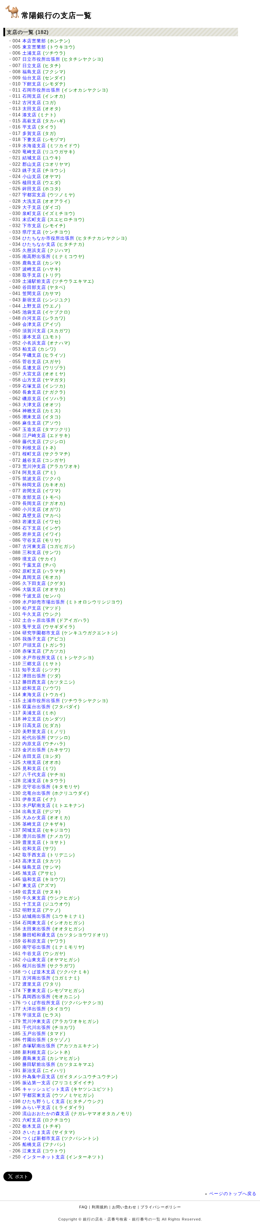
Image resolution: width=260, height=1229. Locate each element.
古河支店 (31, 102)
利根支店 (31, 447)
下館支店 (31, 83)
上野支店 (31, 306)
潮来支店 (31, 416)
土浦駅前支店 (36, 281)
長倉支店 (31, 392)
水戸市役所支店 (39, 657)
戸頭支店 (31, 645)
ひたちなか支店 (39, 244)
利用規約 (100, 1207)
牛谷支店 (31, 953)
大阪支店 (31, 589)
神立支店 (31, 718)
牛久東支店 (34, 897)
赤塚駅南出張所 (39, 1045)
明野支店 (31, 910)
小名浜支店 (34, 342)
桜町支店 (31, 453)
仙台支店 (31, 77)
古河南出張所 (36, 977)
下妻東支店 (34, 990)
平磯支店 (31, 355)
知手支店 (31, 669)
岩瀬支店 (31, 521)
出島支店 (31, 811)
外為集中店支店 (39, 1076)
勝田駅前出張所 (39, 1064)
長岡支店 (31, 503)
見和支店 (31, 768)
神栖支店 (31, 410)
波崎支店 (31, 269)
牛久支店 (31, 614)
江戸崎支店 (34, 435)
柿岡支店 (31, 484)
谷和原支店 (34, 941)
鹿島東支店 (34, 1058)
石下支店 (31, 528)
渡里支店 (31, 984)
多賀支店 (31, 133)
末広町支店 (34, 219)
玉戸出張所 (34, 1033)
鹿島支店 (31, 262)
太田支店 (31, 108)
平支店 (29, 127)
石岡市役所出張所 (41, 90)
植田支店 (31, 182)
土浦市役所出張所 (41, 700)
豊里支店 (31, 842)
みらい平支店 (36, 1107)
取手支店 (31, 275)
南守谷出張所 (36, 947)
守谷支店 (31, 540)
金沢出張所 (34, 749)
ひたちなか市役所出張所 (48, 238)
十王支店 (31, 904)
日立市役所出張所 (41, 59)
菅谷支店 (31, 361)
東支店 (29, 885)
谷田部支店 (34, 287)
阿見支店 (31, 472)
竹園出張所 (34, 1039)
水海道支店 (34, 145)
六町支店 (31, 1120)
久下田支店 (34, 583)
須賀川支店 (34, 330)
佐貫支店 (31, 891)
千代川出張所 (36, 1027)
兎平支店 (31, 626)
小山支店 (31, 176)
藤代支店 (31, 441)
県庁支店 (31, 232)
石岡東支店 (34, 922)
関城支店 (31, 830)
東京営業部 (34, 46)
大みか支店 (34, 817)
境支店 (29, 558)
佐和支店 (31, 848)
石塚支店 (31, 386)
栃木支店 (31, 1126)
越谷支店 (31, 460)
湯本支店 (31, 336)
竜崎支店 (31, 151)
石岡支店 (31, 96)
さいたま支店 (36, 1132)
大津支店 (31, 404)
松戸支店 (31, 608)
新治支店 (31, 1070)
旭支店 (29, 873)
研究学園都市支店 (41, 632)
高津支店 (31, 861)
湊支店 (29, 114)
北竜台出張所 (36, 793)
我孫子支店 (34, 638)
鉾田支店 (31, 188)
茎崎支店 (31, 824)
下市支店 (31, 225)
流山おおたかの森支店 (46, 1113)
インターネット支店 (43, 1156)
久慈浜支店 (34, 250)
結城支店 (31, 157)
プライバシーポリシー (160, 1207)
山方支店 (31, 379)
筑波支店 (31, 478)
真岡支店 (31, 577)
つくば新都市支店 (41, 1138)
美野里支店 (34, 731)
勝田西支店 (34, 682)
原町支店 (31, 571)
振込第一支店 (36, 1082)
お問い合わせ (124, 1207)
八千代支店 (34, 774)
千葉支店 (31, 565)
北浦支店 (31, 780)
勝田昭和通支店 (39, 934)
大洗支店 (31, 201)
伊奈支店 (31, 799)
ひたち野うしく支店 (43, 1101)
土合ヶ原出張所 (39, 620)
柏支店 (29, 349)
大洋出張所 (34, 1008)
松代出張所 (34, 737)
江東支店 (31, 1150)
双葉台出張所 (36, 706)
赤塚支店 (31, 651)
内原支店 (31, 743)
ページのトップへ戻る (233, 1193)
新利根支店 (34, 1052)
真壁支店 (31, 515)
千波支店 (31, 595)
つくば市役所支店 (41, 1002)
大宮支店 (31, 373)
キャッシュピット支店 (46, 1089)
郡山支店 (31, 164)
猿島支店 (31, 867)
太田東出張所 (36, 928)
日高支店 (31, 725)
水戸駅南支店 (36, 805)
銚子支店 (31, 170)
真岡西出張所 (36, 996)
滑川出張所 (34, 836)
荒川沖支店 (34, 466)
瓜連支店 (31, 367)
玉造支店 (31, 429)
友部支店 (31, 497)
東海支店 (31, 694)
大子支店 (31, 207)
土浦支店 (31, 53)
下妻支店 (31, 139)
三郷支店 (31, 663)
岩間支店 (31, 490)
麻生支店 (31, 422)
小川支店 (31, 509)
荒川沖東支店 (36, 1021)
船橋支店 (31, 1144)
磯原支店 (31, 398)
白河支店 (31, 318)
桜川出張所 (34, 965)
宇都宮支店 (34, 194)
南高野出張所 (36, 256)
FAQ (83, 1207)
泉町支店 (31, 213)
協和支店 (31, 879)
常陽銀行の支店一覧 (56, 15)
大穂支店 (31, 762)
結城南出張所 (36, 916)
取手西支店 (34, 854)
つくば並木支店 (39, 971)
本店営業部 (34, 40)
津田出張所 (34, 675)
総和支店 (31, 688)
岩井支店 (31, 534)
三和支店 (31, 552)
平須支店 (31, 1014)
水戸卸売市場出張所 (43, 601)
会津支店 (31, 324)
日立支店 (31, 65)
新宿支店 (31, 299)
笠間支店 (31, 293)
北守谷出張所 (36, 786)
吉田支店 (31, 756)
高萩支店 (31, 120)
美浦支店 (31, 712)
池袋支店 (31, 312)
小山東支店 (34, 959)
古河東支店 (34, 546)
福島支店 (31, 71)
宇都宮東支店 (36, 1095)
